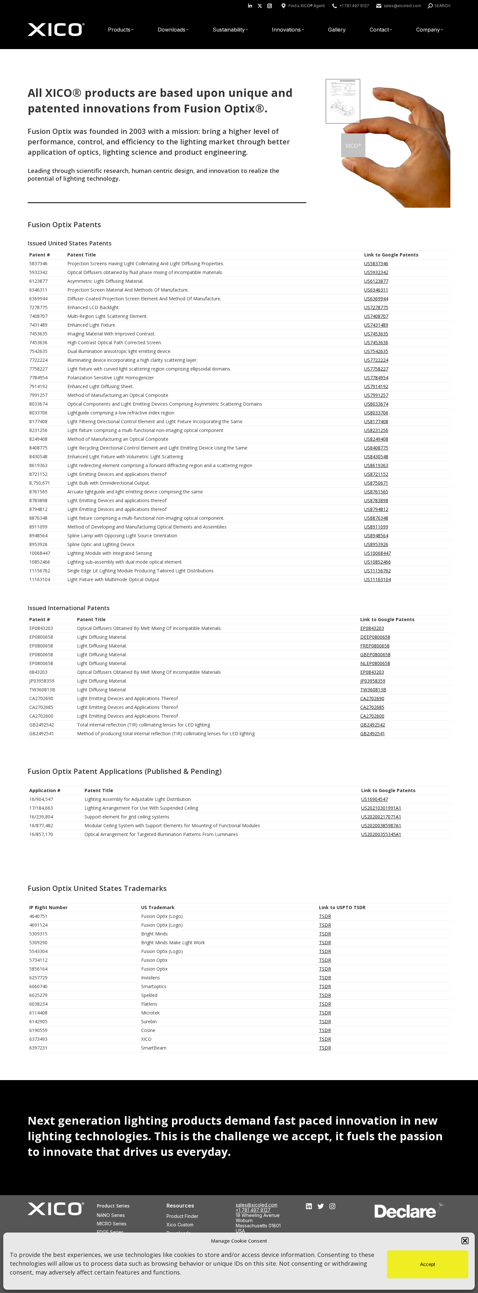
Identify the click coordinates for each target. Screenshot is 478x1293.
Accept (427, 1264)
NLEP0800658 (375, 663)
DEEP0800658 (375, 637)
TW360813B (373, 689)
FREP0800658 (375, 646)
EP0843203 (372, 628)
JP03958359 (372, 681)
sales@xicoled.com (402, 5)
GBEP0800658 (375, 654)
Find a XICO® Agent (306, 5)
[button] (465, 1240)
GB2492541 (372, 733)
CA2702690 (372, 698)
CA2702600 (372, 716)
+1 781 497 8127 (253, 1210)
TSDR (325, 916)
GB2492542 (372, 725)
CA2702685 (372, 707)
